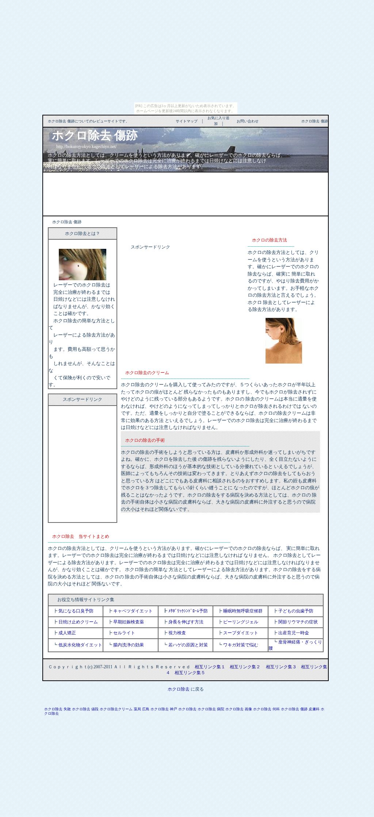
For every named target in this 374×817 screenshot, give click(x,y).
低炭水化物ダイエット (80, 644)
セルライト (124, 632)
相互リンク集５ (190, 672)
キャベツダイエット (133, 610)
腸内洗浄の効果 (128, 644)
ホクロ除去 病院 (211, 709)
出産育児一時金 (293, 632)
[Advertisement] (185, 193)
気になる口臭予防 (76, 610)
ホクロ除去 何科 (266, 709)
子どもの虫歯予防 (295, 610)
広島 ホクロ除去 (155, 709)
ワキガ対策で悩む (240, 644)
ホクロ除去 (179, 689)
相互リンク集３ (281, 666)
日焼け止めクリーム (78, 621)
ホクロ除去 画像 (238, 709)
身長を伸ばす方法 (185, 621)
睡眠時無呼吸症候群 (243, 610)
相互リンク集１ (210, 666)
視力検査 (177, 632)
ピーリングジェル (240, 621)
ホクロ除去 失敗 (57, 709)
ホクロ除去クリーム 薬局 (120, 709)
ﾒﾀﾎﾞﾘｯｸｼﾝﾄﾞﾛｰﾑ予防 (188, 610)
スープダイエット (240, 632)
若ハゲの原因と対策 (188, 644)
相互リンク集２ (245, 666)
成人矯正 (67, 632)
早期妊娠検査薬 (128, 621)
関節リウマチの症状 (298, 621)
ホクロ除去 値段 (85, 709)
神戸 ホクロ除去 (183, 709)
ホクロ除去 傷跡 (294, 709)
